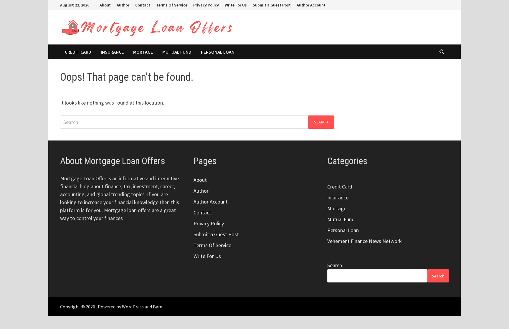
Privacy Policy (206, 5)
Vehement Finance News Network (364, 241)
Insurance (112, 52)
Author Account (311, 5)
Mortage (143, 52)
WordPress (133, 307)
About (105, 5)
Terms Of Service (171, 5)
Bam (157, 307)
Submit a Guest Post (272, 5)
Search (334, 265)
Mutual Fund (176, 52)
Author (123, 5)
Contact (142, 5)
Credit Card (78, 52)
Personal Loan (217, 52)
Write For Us (236, 5)
